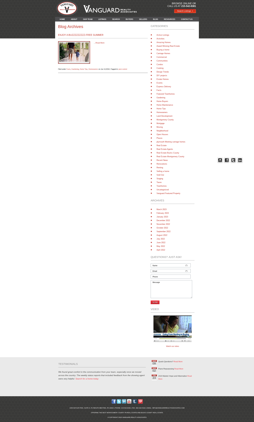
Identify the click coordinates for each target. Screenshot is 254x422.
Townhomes (162, 186)
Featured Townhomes (166, 94)
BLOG (155, 19)
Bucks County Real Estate (152, 412)
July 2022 (161, 239)
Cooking (160, 68)
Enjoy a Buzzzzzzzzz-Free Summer (80, 35)
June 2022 (161, 242)
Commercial (162, 57)
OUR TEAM (87, 19)
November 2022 (163, 224)
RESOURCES (169, 19)
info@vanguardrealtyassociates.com (168, 408)
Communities (162, 61)
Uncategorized (163, 190)
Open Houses (162, 134)
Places (159, 138)
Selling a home (163, 171)
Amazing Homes (164, 42)
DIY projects (162, 75)
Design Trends (163, 72)
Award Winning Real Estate (168, 46)
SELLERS (143, 19)
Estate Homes (163, 79)
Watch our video (172, 346)
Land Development (164, 116)
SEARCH (116, 19)
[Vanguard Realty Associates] (185, 12)
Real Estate (162, 145)
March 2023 (162, 209)
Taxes (159, 182)
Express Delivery (164, 86)
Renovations (162, 164)
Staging (160, 178)
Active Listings (163, 35)
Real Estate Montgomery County (170, 156)
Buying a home (163, 50)
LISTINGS (102, 19)
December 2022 (163, 220)
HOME (62, 19)
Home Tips (84, 69)
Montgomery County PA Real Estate (122, 412)
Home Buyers (162, 101)
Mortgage (160, 123)
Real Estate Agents (165, 149)
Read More (100, 43)
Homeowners (93, 69)
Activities (160, 39)
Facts (68, 69)
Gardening (75, 69)
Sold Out (160, 175)
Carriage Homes (163, 53)
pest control (123, 69)
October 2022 (162, 228)
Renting (160, 167)
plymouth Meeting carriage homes (171, 142)
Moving (160, 127)
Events (160, 83)
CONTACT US (187, 19)
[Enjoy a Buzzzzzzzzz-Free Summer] (74, 61)
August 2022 (162, 235)
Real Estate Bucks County (168, 153)
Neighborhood (162, 131)
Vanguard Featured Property (168, 193)
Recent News (162, 160)
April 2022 (161, 250)
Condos (160, 64)
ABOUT (74, 19)
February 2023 (163, 213)
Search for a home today (86, 379)
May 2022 (161, 246)
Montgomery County (165, 120)
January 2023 (162, 217)
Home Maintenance (165, 105)
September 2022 (164, 231)
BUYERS (129, 19)
